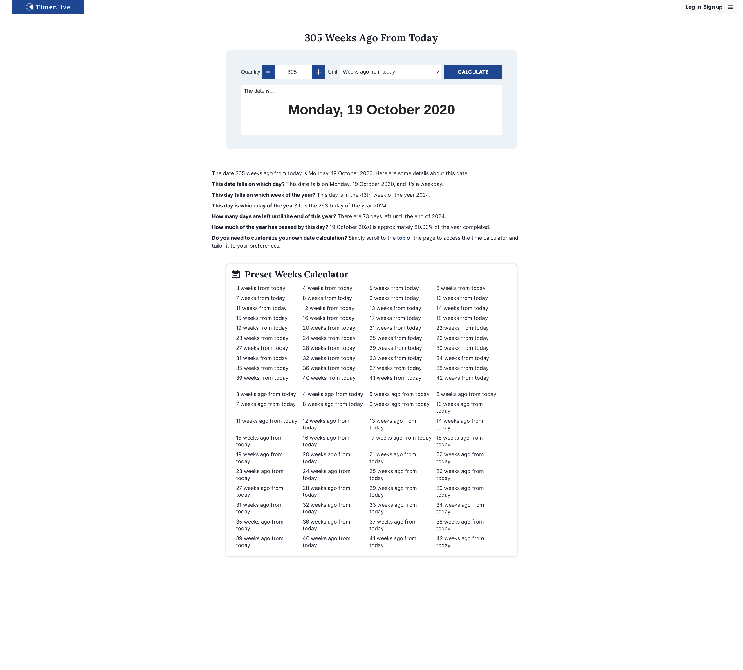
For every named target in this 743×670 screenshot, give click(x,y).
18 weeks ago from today (459, 441)
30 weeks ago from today (460, 491)
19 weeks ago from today (259, 457)
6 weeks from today (461, 288)
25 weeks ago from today (393, 474)
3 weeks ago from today (266, 394)
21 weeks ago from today (392, 457)
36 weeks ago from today (326, 525)
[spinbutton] (293, 72)
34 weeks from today (462, 358)
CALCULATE (473, 72)
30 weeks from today (462, 348)
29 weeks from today (395, 348)
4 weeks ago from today (333, 394)
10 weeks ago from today (459, 407)
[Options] (730, 7)
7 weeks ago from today (266, 404)
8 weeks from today (327, 298)
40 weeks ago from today (327, 541)
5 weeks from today (394, 288)
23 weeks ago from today (260, 474)
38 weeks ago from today (460, 525)
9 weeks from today (394, 298)
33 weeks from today (395, 358)
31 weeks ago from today (259, 508)
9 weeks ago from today (399, 404)
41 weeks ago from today (392, 541)
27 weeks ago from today (259, 491)
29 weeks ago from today (393, 491)
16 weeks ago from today (326, 441)
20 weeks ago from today (326, 457)
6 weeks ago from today (466, 394)
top (401, 238)
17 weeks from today (395, 318)
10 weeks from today (462, 298)
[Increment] (318, 72)
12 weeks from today (328, 308)
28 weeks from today (329, 348)
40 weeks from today (329, 378)
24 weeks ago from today (327, 474)
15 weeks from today (262, 318)
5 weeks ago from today (399, 394)
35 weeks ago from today (260, 525)
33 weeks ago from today (393, 508)
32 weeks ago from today (326, 508)
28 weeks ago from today (326, 491)
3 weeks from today (260, 288)
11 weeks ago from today (266, 421)
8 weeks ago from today (333, 404)
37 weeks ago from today (393, 525)
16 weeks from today (328, 318)
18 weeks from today (462, 318)
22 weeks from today (462, 328)
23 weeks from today (262, 338)
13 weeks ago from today (392, 424)
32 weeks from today (329, 358)
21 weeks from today (395, 328)
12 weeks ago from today (326, 424)
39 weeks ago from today (260, 541)
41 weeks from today (395, 378)
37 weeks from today (395, 368)
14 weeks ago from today (459, 424)
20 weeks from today (329, 328)
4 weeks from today (327, 288)
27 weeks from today (262, 348)
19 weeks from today (262, 328)
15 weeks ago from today (259, 441)
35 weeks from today (262, 368)
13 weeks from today (395, 308)
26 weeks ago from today (460, 474)
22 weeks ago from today (460, 457)
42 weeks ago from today (460, 541)
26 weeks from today (462, 338)
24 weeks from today (329, 338)
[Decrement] (268, 72)
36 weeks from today (329, 368)
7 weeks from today (260, 298)
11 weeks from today (261, 308)
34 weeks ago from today (460, 508)
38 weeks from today (462, 368)
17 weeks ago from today (400, 438)
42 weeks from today (462, 378)
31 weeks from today (262, 358)
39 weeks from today (262, 378)
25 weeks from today (395, 338)
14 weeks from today (462, 308)
